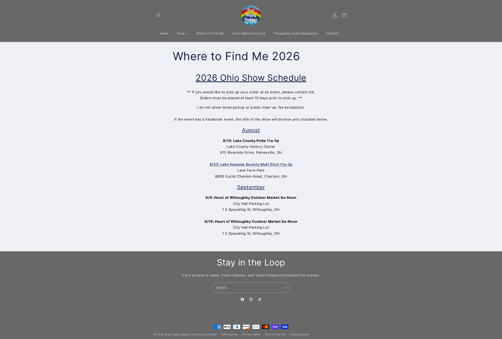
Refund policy (229, 334)
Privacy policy (252, 334)
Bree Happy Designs (177, 334)
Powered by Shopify (204, 334)
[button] (158, 15)
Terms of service (275, 334)
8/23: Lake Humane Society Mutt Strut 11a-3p (251, 164)
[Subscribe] (285, 288)
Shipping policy (300, 334)
